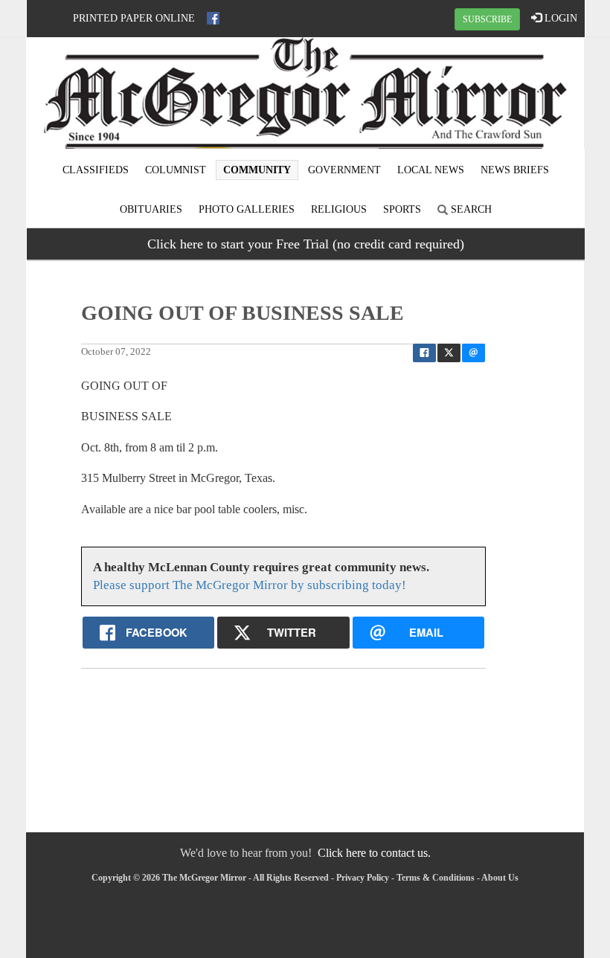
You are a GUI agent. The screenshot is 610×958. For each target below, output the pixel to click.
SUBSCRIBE (487, 19)
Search (470, 209)
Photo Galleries (247, 209)
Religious (339, 209)
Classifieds (95, 170)
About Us (499, 877)
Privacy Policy (362, 877)
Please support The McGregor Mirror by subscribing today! (249, 585)
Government (344, 170)
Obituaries (151, 209)
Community (257, 170)
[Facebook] (213, 18)
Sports (402, 209)
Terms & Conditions (435, 877)
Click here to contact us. (374, 852)
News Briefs (515, 170)
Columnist (175, 170)
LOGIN (559, 18)
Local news (430, 170)
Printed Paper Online (134, 18)
